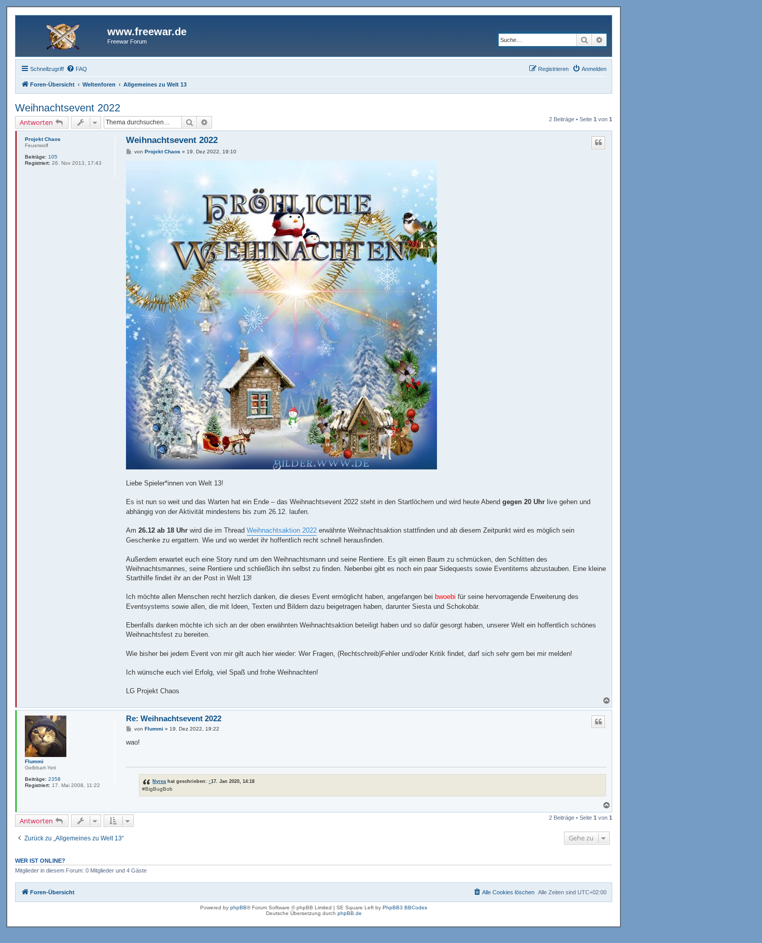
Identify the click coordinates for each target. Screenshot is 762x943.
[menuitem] (76, 69)
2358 (54, 779)
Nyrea (159, 781)
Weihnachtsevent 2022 (67, 107)
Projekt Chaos (43, 139)
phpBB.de (349, 913)
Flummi (34, 761)
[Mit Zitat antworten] (598, 142)
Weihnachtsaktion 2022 (282, 530)
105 (53, 157)
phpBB (238, 907)
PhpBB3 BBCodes (405, 907)
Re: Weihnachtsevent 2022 (173, 718)
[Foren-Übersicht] (62, 34)
